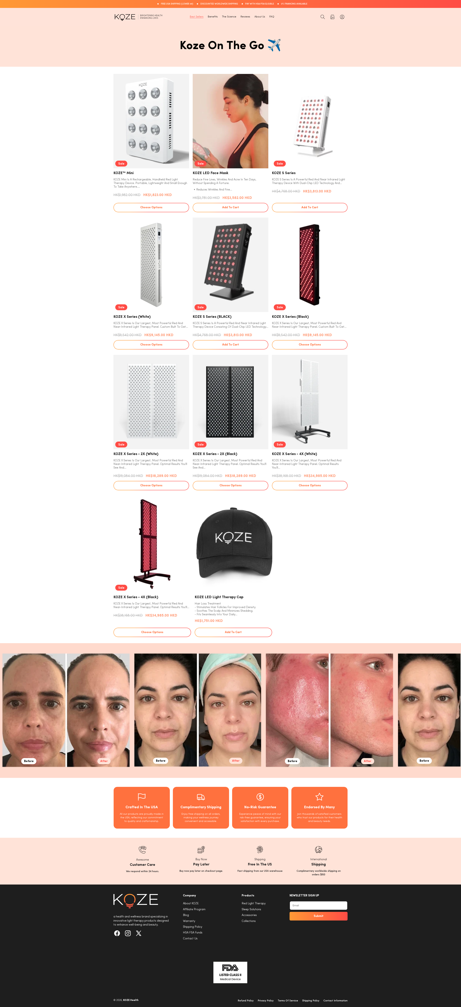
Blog (186, 915)
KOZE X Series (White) (132, 317)
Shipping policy (310, 1000)
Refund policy (246, 1000)
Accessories (249, 915)
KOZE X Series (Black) (290, 317)
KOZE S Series (284, 173)
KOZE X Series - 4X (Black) (135, 597)
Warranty (189, 921)
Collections (249, 921)
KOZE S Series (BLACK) (212, 317)
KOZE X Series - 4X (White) (294, 454)
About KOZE (191, 903)
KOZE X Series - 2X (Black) (215, 454)
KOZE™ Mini (123, 173)
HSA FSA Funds (192, 932)
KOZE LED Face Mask (210, 173)
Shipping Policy (192, 926)
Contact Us (190, 938)
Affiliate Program (194, 909)
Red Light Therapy (254, 903)
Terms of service (288, 1000)
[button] (323, 17)
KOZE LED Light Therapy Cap (219, 597)
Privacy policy (266, 1000)
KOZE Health (130, 1000)
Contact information (335, 1000)
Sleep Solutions (251, 909)
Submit (318, 916)
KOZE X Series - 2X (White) (135, 454)
